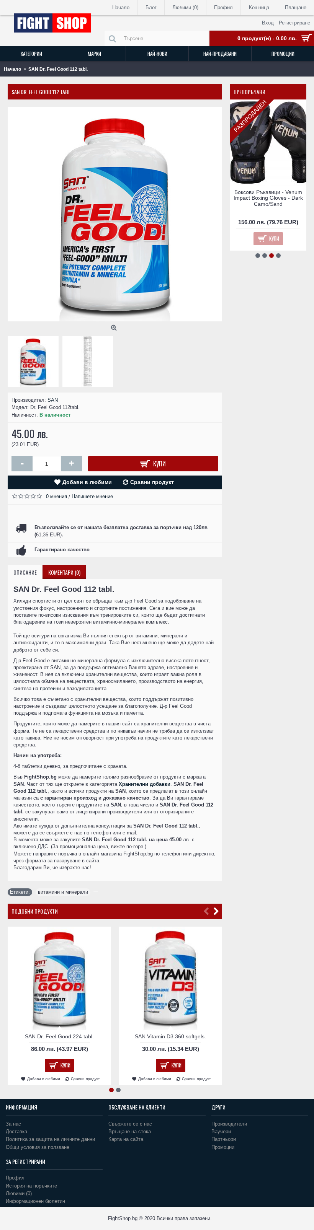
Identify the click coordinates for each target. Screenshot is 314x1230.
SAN (52, 400)
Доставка (16, 1131)
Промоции (222, 1147)
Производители (229, 1124)
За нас (13, 1124)
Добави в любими (87, 482)
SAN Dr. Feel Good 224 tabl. (59, 1036)
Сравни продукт (152, 482)
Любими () (19, 1193)
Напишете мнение (92, 496)
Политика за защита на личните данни (50, 1139)
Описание (25, 572)
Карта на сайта (125, 1139)
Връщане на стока (129, 1131)
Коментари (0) (64, 572)
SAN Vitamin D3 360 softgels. (170, 1036)
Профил (15, 1178)
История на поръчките (31, 1186)
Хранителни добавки (144, 784)
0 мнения (56, 496)
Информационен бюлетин (35, 1201)
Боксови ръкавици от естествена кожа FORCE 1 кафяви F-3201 (268, 198)
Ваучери (221, 1131)
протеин (49, 688)
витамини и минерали (63, 892)
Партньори (223, 1139)
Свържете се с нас (130, 1124)
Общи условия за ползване (37, 1147)
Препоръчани (249, 92)
